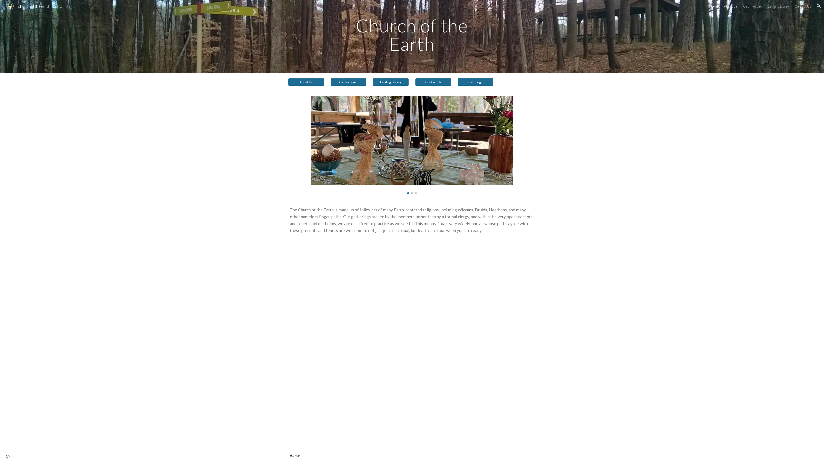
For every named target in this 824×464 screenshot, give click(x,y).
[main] (412, 37)
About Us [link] (731, 6)
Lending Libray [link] (778, 6)
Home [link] (713, 6)
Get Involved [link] (752, 6)
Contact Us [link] (803, 6)
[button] (819, 6)
